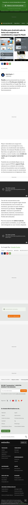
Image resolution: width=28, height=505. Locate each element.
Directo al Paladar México (7, 495)
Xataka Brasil (4, 491)
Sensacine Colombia (19, 493)
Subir (22, 442)
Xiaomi (3, 415)
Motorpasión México (19, 495)
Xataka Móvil (4, 452)
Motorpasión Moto (18, 470)
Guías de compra (6, 418)
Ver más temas (5, 431)
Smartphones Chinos (7, 426)
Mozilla (17, 250)
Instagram (16, 400)
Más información (22, 503)
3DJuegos (16, 450)
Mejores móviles (15, 379)
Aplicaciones (10, 250)
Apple (15, 412)
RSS (19, 400)
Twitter (5, 64)
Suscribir (23, 390)
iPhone (3, 423)
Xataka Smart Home (6, 456)
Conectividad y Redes (19, 426)
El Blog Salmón (17, 477)
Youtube (13, 400)
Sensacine (16, 459)
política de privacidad (20, 393)
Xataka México (5, 489)
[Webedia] (5, 443)
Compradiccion (5, 481)
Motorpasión (17, 468)
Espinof (16, 461)
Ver (14, 316)
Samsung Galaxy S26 (7, 23)
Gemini (23, 23)
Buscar (26, 436)
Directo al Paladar (6, 468)
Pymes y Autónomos (19, 479)
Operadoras (17, 23)
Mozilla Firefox (15, 247)
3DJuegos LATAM (18, 489)
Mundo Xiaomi (5, 458)
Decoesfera (4, 479)
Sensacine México (18, 491)
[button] (9, 74)
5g (15, 421)
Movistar (4, 412)
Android (3, 421)
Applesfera (4, 454)
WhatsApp (17, 423)
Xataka (3, 450)
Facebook (2, 64)
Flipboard (7, 64)
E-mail (10, 64)
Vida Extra (16, 452)
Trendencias (4, 477)
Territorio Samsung (19, 418)
